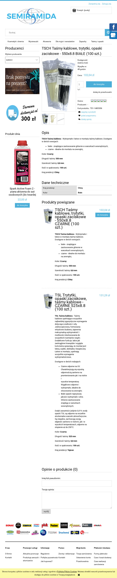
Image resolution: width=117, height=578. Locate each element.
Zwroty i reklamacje (66, 554)
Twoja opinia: (48, 489)
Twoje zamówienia (84, 554)
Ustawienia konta (83, 557)
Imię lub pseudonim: (51, 478)
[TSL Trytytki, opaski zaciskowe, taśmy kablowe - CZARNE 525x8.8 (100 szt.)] (48, 302)
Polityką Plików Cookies (67, 572)
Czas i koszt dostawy (102, 557)
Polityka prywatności (49, 557)
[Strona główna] (31, 16)
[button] (87, 112)
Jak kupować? (47, 561)
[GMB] (113, 35)
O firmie (8, 554)
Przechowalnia (82, 561)
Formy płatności (100, 554)
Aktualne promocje (31, 554)
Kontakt (8, 557)
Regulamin (45, 554)
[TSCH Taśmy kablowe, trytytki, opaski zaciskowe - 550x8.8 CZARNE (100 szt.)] (48, 216)
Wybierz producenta (13, 54)
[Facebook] (113, 27)
